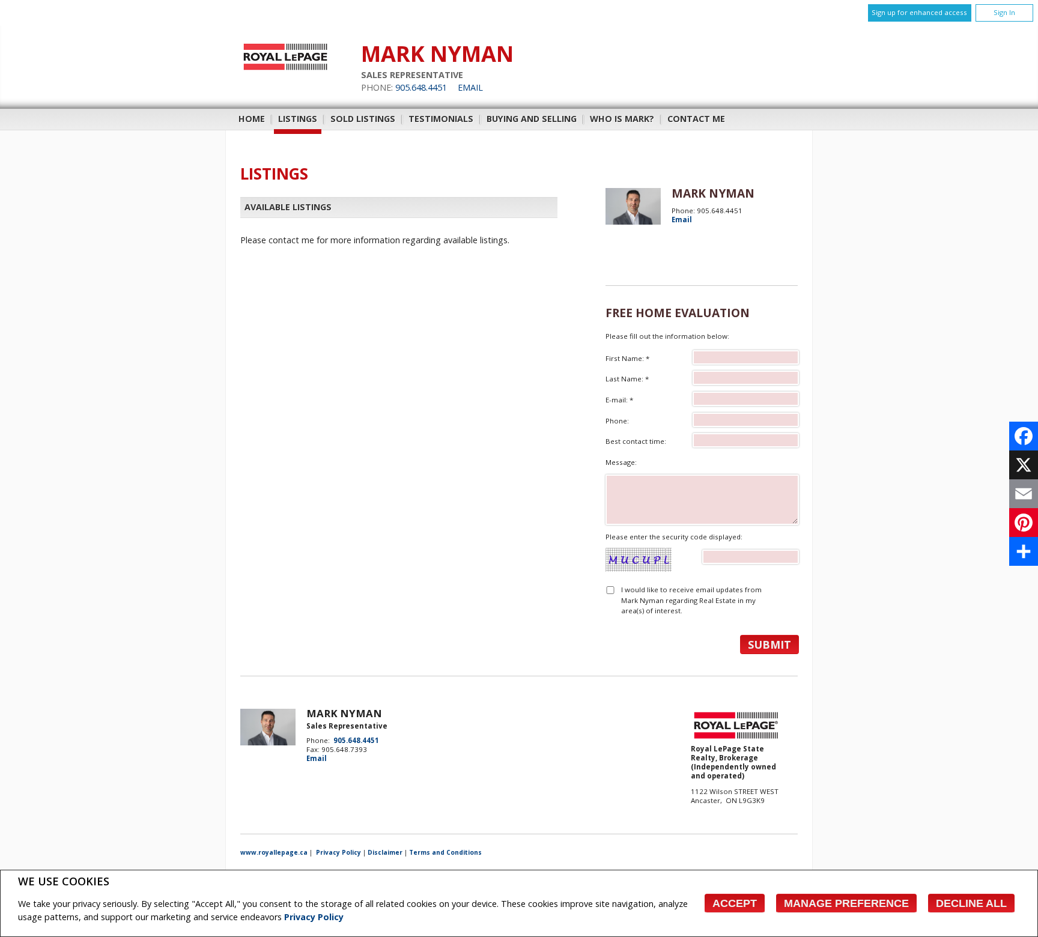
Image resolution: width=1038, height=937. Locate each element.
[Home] (285, 70)
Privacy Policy (314, 917)
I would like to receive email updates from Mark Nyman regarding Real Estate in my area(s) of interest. (691, 600)
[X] (1023, 464)
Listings (297, 118)
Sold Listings (362, 118)
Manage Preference (846, 903)
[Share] (1023, 551)
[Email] (1023, 493)
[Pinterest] (1023, 522)
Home (251, 118)
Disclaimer (385, 852)
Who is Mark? (622, 118)
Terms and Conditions (445, 852)
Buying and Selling (532, 118)
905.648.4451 (421, 87)
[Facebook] (1023, 436)
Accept (734, 903)
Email (470, 87)
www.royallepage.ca (274, 852)
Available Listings (288, 207)
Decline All (971, 903)
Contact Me (696, 118)
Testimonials (440, 118)
